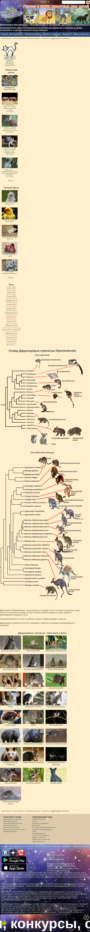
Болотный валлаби (50, 402)
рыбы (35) (11, 288)
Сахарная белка (64, 371)
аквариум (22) (11, 313)
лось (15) (6, 329)
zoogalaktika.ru (26, 904)
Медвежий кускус (10, 831)
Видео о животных (81, 34)
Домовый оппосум (11, 821)
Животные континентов (41, 839)
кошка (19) (11, 321)
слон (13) (16, 329)
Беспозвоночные (38, 833)
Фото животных (16, 34)
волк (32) (11, 292)
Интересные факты (33, 34)
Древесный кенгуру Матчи (68, 471)
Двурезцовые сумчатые (12, 819)
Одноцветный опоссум (57, 419)
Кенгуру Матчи (57, 392)
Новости (50, 857)
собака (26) (11, 304)
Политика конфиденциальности (60, 864)
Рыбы (34, 831)
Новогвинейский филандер (74, 500)
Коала (54, 444)
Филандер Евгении (74, 523)
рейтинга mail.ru (70, 884)
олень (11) (11, 342)
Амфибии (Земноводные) (42, 829)
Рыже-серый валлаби (77, 541)
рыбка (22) (11, 317)
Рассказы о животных (52, 34)
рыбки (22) (11, 309)
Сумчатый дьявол (10, 825)
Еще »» (11, 181)
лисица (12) (11, 338)
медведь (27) (11, 300)
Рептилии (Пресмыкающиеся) (43, 827)
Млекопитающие (38, 819)
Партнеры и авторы (55, 855)
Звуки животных (38, 841)
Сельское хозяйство (55, 859)
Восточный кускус (68, 381)
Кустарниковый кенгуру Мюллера (70, 506)
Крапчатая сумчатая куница (14, 829)
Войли (54, 385)
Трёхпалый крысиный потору (70, 463)
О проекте (51, 853)
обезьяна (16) (11, 325)
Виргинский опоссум (11, 827)
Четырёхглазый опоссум (13, 823)
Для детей (67, 34)
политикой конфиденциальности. (57, 914)
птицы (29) (11, 296)
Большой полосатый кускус (58, 365)
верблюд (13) (11, 333)
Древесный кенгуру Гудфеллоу (78, 394)
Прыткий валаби (78, 515)
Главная (4, 34)
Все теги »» (11, 345)
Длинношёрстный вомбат (60, 438)
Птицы (34, 821)
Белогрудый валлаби (73, 530)
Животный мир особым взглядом (61, 866)
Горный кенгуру (68, 558)
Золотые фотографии (40, 835)
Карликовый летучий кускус (51, 359)
